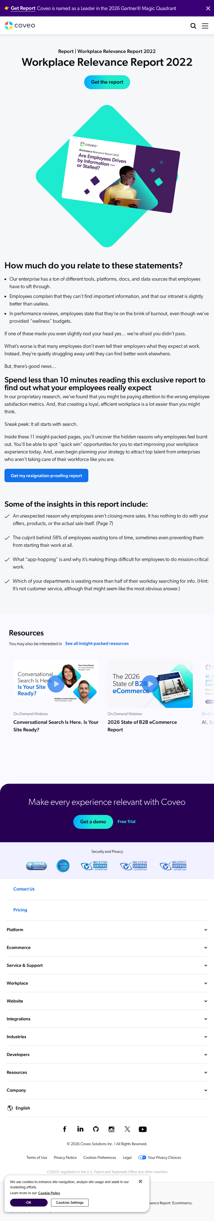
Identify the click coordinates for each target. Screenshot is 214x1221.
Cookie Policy (49, 1193)
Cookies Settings (70, 1202)
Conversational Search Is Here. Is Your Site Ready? (56, 725)
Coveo (19, 25)
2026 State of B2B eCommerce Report (142, 725)
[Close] (140, 1181)
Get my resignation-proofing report (46, 475)
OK (28, 1202)
